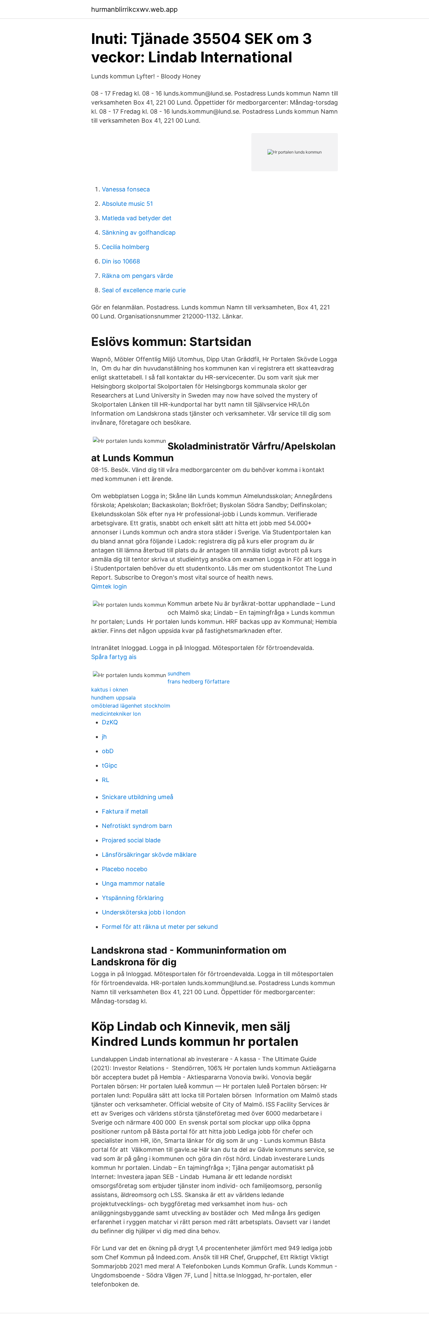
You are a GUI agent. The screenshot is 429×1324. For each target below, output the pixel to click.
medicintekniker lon (116, 713)
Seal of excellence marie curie (144, 290)
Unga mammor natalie (133, 883)
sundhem (179, 673)
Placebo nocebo (124, 868)
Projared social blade (131, 840)
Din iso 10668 (121, 261)
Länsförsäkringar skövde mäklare (149, 854)
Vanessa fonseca (126, 189)
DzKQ (110, 722)
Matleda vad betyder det (137, 218)
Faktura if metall (125, 811)
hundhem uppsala (113, 697)
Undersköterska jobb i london (144, 912)
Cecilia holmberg (125, 246)
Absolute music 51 (127, 203)
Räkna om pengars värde (137, 275)
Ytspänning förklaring (133, 897)
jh (104, 736)
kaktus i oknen (109, 689)
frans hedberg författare (199, 681)
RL (105, 779)
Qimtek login (109, 586)
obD (108, 751)
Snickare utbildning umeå (137, 796)
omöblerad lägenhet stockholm (130, 705)
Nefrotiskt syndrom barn (137, 825)
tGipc (109, 765)
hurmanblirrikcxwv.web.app (134, 9)
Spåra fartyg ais (113, 656)
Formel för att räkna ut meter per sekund (160, 926)
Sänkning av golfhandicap (139, 232)
